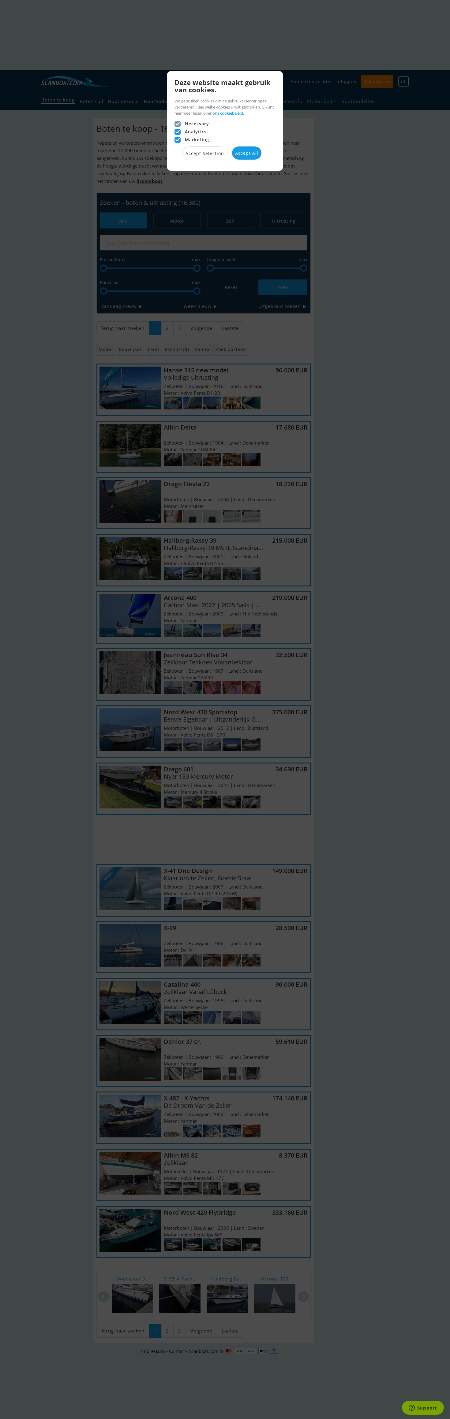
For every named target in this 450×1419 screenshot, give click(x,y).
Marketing (197, 139)
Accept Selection (205, 153)
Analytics (196, 132)
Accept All (246, 153)
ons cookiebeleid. (228, 113)
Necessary (197, 124)
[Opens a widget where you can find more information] (423, 1408)
